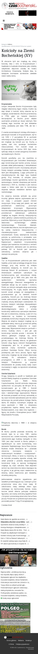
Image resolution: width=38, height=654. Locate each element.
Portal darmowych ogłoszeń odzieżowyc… (15, 588)
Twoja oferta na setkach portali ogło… (13, 585)
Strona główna (11, 640)
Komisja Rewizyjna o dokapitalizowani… (14, 527)
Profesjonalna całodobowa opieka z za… (14, 593)
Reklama (21, 640)
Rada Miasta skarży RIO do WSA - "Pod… (14, 530)
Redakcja (29, 640)
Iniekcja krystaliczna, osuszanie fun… (13, 590)
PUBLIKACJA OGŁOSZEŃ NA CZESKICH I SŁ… (15, 582)
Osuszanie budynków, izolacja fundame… (14, 595)
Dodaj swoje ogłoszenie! (10, 598)
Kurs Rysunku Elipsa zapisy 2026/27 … (13, 575)
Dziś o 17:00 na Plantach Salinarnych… (13, 538)
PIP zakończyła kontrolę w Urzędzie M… (14, 544)
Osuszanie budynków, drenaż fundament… (15, 580)
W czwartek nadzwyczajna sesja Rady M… (15, 541)
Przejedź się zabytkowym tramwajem (13, 533)
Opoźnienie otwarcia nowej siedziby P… (14, 525)
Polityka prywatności (22, 644)
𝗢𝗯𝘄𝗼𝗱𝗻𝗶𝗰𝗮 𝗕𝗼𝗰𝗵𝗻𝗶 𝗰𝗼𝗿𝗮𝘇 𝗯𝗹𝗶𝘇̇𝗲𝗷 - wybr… (16, 522)
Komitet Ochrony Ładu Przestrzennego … (14, 535)
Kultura (10, 44)
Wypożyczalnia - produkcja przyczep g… (14, 572)
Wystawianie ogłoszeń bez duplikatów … (14, 577)
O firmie (11, 644)
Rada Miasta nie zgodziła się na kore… (13, 519)
